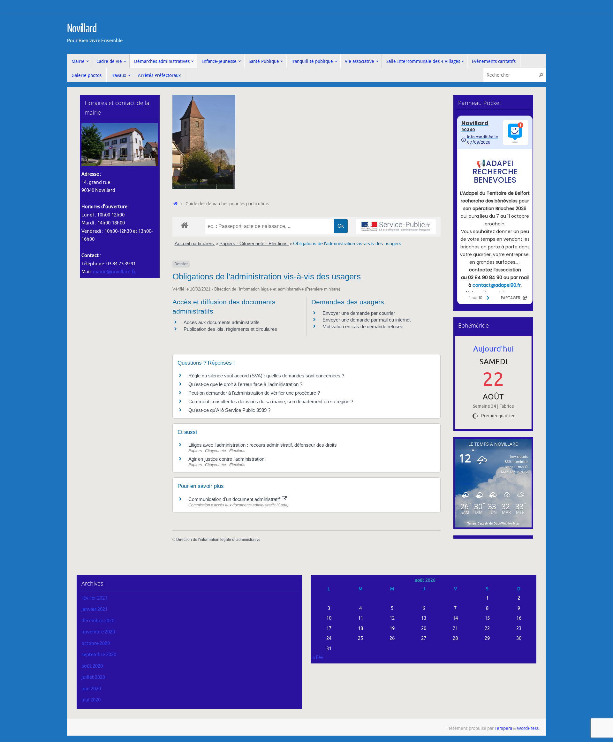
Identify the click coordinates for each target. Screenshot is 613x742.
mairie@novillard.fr (114, 272)
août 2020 (92, 666)
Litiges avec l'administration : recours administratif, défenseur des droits (262, 445)
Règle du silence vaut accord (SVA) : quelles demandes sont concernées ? (266, 375)
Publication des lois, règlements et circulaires (230, 329)
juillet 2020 (93, 677)
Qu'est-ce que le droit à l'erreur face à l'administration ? (245, 384)
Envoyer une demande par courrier (358, 313)
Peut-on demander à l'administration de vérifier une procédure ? (254, 393)
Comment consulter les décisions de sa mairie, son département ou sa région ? (270, 401)
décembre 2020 (97, 621)
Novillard (82, 28)
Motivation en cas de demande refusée (362, 326)
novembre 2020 (98, 632)
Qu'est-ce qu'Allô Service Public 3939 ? (229, 410)
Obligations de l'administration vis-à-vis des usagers (347, 243)
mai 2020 (91, 700)
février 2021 (94, 598)
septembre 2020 (98, 655)
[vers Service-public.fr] (396, 227)
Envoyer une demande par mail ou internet (366, 319)
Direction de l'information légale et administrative (218, 539)
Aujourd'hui (493, 349)
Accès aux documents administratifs (222, 322)
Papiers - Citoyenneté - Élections (254, 243)
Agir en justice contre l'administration (226, 459)
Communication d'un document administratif (234, 499)
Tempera (503, 728)
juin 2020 (91, 689)
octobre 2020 (95, 643)
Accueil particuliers (195, 243)
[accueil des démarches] (184, 225)
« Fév (318, 658)
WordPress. (528, 728)
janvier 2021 (94, 609)
